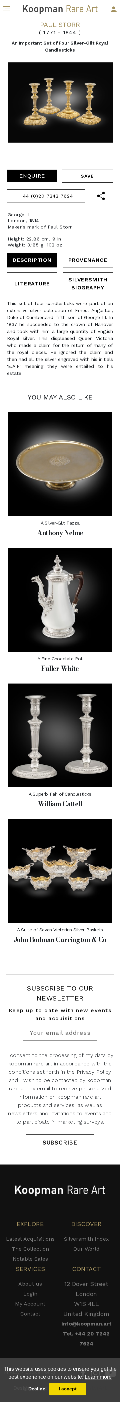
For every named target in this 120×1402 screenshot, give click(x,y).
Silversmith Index (86, 1239)
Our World (86, 1249)
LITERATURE (32, 283)
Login (30, 1294)
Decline (36, 1388)
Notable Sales (30, 1259)
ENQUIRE (32, 176)
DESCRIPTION (32, 260)
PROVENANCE (87, 260)
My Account (30, 1304)
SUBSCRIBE (60, 1142)
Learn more (98, 1377)
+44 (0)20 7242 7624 (46, 196)
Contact (30, 1314)
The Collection (30, 1249)
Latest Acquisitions (30, 1239)
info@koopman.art (86, 1324)
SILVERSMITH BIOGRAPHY (87, 283)
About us (30, 1284)
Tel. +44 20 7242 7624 (86, 1338)
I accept (68, 1388)
